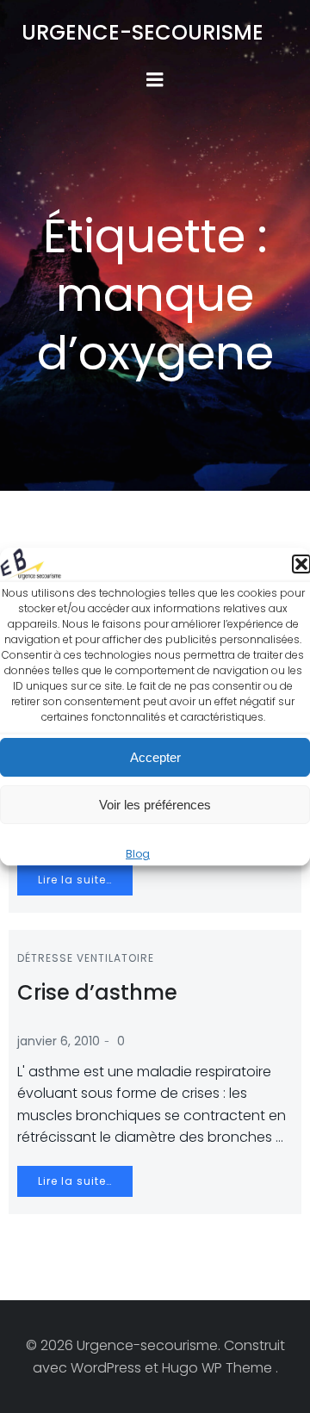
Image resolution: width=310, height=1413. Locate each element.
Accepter (155, 757)
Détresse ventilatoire (85, 958)
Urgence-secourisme (143, 32)
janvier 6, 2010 (58, 1041)
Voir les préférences (155, 804)
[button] (301, 564)
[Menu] (155, 80)
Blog (138, 854)
